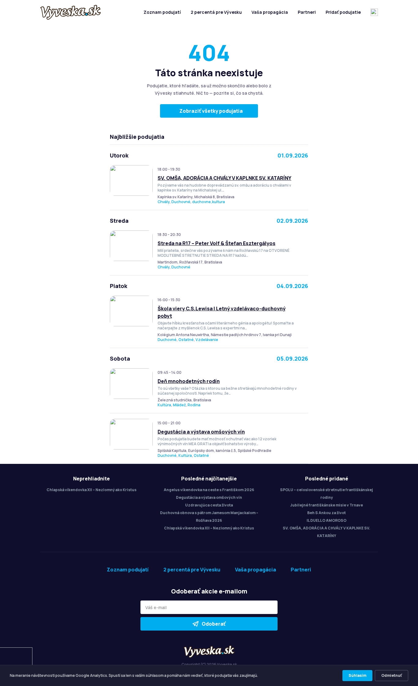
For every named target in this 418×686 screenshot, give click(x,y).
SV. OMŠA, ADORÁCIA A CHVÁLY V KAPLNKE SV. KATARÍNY (224, 178)
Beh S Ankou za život (326, 512)
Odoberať (214, 623)
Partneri (307, 12)
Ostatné (186, 339)
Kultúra (164, 404)
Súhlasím (357, 675)
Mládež (179, 404)
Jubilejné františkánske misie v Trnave (326, 505)
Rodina (194, 404)
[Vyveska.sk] (70, 12)
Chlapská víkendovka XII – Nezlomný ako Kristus (91, 489)
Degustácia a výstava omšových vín (201, 431)
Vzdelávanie (207, 339)
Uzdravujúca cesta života (209, 505)
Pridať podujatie (343, 12)
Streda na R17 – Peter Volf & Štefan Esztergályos (216, 243)
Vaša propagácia (270, 12)
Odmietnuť (391, 675)
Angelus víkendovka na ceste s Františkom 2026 (209, 489)
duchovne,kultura (208, 201)
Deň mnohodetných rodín (189, 381)
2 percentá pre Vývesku (216, 12)
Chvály (164, 201)
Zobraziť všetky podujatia (211, 111)
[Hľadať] (374, 12)
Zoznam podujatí (162, 12)
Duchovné (180, 201)
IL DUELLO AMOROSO (326, 520)
